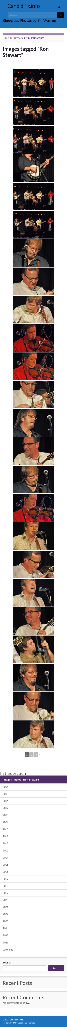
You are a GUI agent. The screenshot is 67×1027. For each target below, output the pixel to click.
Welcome (8, 949)
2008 (5, 815)
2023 (5, 921)
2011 (5, 836)
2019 (5, 893)
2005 (5, 793)
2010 (5, 829)
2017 (5, 878)
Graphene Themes (26, 1022)
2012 (5, 843)
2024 (5, 928)
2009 (5, 822)
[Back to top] (59, 1019)
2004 (5, 786)
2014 (5, 857)
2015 (5, 864)
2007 (5, 808)
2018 (5, 885)
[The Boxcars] (33, 83)
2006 (5, 801)
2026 (5, 942)
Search (7, 962)
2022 (5, 914)
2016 (5, 871)
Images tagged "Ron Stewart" (26, 52)
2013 (5, 850)
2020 (5, 900)
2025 (5, 935)
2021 (5, 907)
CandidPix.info (24, 5)
